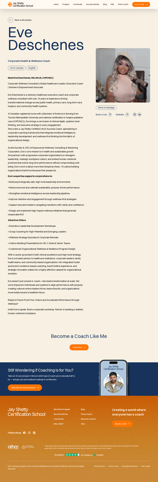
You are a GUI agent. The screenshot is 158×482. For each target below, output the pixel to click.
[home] (20, 4)
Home (56, 4)
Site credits (145, 466)
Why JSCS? (58, 424)
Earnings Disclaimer (130, 466)
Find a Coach (123, 4)
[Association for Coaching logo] (28, 447)
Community (77, 4)
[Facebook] (24, 433)
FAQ (112, 4)
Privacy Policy (99, 466)
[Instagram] (29, 433)
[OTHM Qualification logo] (13, 447)
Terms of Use (113, 466)
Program (65, 4)
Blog (105, 4)
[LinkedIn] (34, 433)
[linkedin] (139, 114)
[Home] (27, 411)
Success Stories (92, 4)
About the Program (62, 409)
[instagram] (135, 114)
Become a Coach (88, 419)
